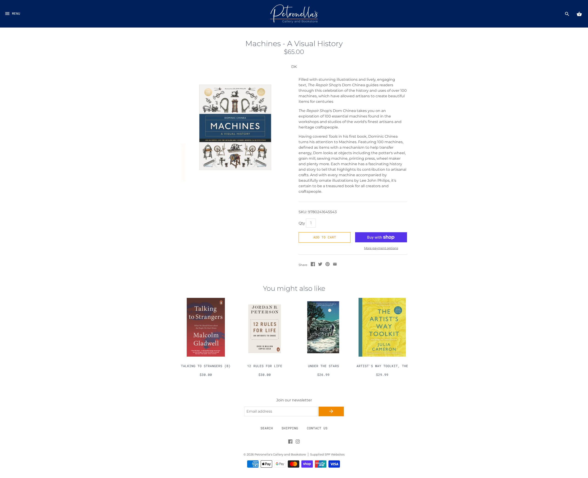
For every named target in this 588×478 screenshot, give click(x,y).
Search (266, 428)
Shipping (290, 428)
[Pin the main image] (327, 265)
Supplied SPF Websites (327, 454)
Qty (302, 223)
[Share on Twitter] (320, 265)
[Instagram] (298, 442)
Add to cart (324, 237)
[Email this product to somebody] (335, 265)
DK (294, 66)
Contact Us (317, 428)
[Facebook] (290, 442)
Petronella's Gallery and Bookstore (280, 454)
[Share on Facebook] (313, 265)
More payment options (381, 248)
